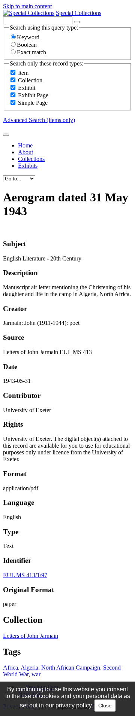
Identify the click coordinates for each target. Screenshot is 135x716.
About (25, 152)
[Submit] (6, 135)
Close (105, 706)
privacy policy (74, 705)
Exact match (31, 52)
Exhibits (28, 165)
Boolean (27, 45)
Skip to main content (27, 6)
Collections (31, 159)
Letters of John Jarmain (30, 636)
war (36, 674)
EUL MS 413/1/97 (25, 575)
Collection (30, 80)
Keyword (28, 37)
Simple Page (33, 103)
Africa (10, 667)
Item (23, 73)
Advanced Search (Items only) (39, 120)
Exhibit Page (33, 95)
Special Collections (78, 13)
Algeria (29, 667)
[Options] (77, 22)
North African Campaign (70, 667)
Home (25, 145)
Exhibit (26, 88)
